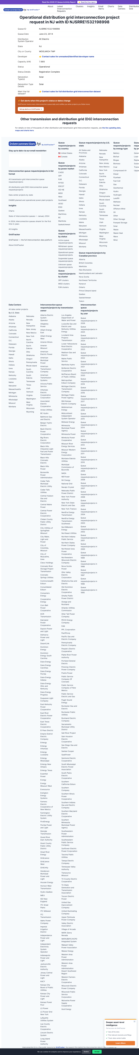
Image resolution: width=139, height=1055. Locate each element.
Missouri (82, 243)
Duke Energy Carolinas (45, 666)
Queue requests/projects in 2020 (89, 372)
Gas (115, 184)
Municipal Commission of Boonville (67, 467)
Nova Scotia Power (66, 567)
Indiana (82, 205)
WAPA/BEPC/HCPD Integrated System (69, 940)
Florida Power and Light (46, 826)
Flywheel (117, 177)
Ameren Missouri (43, 346)
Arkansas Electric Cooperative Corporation (45, 394)
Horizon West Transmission (45, 887)
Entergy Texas (46, 770)
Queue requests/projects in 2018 (89, 390)
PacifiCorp (65, 633)
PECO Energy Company (67, 621)
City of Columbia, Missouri (44, 548)
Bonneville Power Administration (46, 475)
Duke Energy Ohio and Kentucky (45, 686)
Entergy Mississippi (44, 759)
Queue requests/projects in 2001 (89, 538)
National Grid (66, 484)
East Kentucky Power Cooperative (46, 707)
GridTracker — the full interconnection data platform (30, 240)
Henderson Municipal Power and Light (44, 875)
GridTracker (60, 1047)
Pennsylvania (104, 196)
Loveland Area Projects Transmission (67, 337)
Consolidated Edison (45, 588)
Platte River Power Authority (69, 656)
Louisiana (83, 219)
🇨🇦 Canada (62, 156)
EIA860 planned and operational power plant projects (31, 200)
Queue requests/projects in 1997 (89, 572)
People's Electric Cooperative (68, 650)
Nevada (102, 154)
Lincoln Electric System (46, 1034)
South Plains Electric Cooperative (66, 775)
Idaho (81, 198)
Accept (96, 1052)
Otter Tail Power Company (68, 615)
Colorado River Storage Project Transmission (46, 568)
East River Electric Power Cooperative (46, 715)
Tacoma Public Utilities (67, 855)
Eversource (45, 789)
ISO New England (43, 900)
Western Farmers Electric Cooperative (68, 979)
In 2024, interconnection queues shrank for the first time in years (30, 222)
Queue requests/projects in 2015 (89, 416)
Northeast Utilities (68, 533)
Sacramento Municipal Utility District (68, 727)
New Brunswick (85, 270)
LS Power (44, 1008)
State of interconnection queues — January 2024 (29, 216)
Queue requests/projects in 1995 (89, 590)
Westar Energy (67, 951)
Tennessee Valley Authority (68, 868)
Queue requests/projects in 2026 (89, 320)
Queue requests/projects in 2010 (89, 459)
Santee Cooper (67, 751)
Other (115, 216)
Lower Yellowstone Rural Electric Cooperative (69, 346)
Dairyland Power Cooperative (45, 622)
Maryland (83, 226)
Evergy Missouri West (46, 784)
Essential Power (44, 775)
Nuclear (116, 205)
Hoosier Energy (46, 882)
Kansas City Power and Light (45, 996)
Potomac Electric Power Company (68, 668)
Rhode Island (104, 200)
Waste (115, 229)
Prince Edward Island (87, 291)
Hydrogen (117, 195)
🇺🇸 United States (65, 153)
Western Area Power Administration (67, 957)
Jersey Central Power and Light (46, 975)
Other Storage (119, 219)
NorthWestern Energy (67, 528)
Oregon (102, 193)
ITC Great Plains (44, 906)
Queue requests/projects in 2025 (89, 329)
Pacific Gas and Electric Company (68, 637)
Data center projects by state (21, 195)
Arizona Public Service (46, 385)
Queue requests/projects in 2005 (89, 503)
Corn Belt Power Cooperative (45, 608)
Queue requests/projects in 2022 (89, 355)
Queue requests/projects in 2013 (89, 433)
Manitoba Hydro (68, 365)
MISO (60, 193)
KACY (42, 981)
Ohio (101, 186)
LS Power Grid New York (46, 1013)
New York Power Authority (68, 498)
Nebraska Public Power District (68, 491)
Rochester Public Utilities (68, 713)
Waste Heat (118, 233)
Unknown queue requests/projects (65, 265)
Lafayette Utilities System (46, 1019)
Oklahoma (103, 189)
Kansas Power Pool (46, 1003)
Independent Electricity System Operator (45, 948)
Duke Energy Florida (45, 672)
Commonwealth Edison (46, 582)
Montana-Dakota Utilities (68, 459)
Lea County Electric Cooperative (45, 1026)
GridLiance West (44, 862)
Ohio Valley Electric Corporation (66, 575)
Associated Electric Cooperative (45, 403)
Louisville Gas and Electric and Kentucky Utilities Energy (68, 328)
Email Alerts (101, 7)
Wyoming (103, 246)
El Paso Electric (46, 730)
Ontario (82, 287)
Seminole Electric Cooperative (68, 759)
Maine (81, 222)
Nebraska (103, 150)
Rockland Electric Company (68, 719)
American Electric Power (46, 353)
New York (103, 170)
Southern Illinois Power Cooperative (67, 796)
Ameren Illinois (46, 342)
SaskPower (66, 755)
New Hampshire (103, 158)
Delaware (83, 184)
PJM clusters (63, 287)
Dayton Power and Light (46, 630)
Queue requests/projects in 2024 (89, 338)
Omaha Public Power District (67, 597)
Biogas (116, 160)
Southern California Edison (68, 783)
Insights (90, 6)
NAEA (63, 473)
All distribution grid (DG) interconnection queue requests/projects (28, 188)
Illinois (81, 201)
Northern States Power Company (68, 544)
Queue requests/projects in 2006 (89, 494)
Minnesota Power (68, 434)
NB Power (65, 477)
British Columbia (85, 263)
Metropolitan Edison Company (68, 381)
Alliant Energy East (46, 331)
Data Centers (121, 7)
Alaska (81, 160)
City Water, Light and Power (44, 539)
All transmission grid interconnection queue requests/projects (26, 180)
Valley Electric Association (67, 924)
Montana (82, 247)
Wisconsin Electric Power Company (68, 987)
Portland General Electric (68, 662)
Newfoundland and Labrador (91, 273)
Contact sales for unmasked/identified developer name (68, 56)
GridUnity (44, 867)
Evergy (43, 780)
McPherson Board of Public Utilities (68, 375)
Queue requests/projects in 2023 (89, 346)
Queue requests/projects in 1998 (89, 564)
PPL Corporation (68, 629)
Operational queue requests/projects (65, 253)
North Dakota (102, 181)
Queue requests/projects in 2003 (89, 520)
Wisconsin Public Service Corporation (68, 994)
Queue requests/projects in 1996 (89, 581)
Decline (86, 1052)
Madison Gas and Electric (68, 353)
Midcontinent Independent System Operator (68, 416)
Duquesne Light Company (46, 699)
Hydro (115, 191)
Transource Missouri (66, 874)
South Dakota (102, 210)
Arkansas (82, 167)
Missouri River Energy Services (68, 445)
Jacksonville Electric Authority (45, 966)
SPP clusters (63, 280)
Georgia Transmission (45, 832)
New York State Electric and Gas (68, 504)
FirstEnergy (45, 821)
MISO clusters (64, 284)
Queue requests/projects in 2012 (89, 442)
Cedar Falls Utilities (45, 491)
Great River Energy (45, 853)
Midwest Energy (68, 422)
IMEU (42, 895)
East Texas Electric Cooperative (45, 724)
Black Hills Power (44, 467)
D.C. (80, 180)
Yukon (81, 301)
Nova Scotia (84, 277)
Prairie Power (66, 673)
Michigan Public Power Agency (67, 396)
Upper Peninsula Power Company (68, 918)
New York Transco (69, 509)
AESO (60, 204)
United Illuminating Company (69, 912)
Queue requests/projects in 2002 (89, 529)
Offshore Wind (119, 209)
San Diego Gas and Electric (69, 746)
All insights (13, 229)
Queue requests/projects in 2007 (89, 485)
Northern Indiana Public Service (68, 538)
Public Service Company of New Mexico (68, 687)
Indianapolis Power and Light (45, 958)
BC (59, 217)
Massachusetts (85, 229)
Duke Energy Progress (45, 693)
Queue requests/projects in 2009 (89, 468)
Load (136, 156)
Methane (116, 202)
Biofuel (116, 156)
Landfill (116, 198)
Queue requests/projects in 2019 (89, 381)
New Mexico (104, 167)
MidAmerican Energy (66, 408)
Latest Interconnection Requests (64, 8)
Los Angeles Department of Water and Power (68, 317)
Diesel (115, 174)
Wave (115, 236)
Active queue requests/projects (65, 241)
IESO (60, 207)
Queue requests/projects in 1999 (89, 555)
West (60, 197)
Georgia (82, 191)
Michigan (82, 233)
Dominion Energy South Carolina (45, 655)
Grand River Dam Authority (46, 838)
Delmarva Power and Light (44, 637)
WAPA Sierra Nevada (66, 934)
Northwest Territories (88, 280)
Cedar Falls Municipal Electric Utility (46, 483)
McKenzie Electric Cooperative (68, 369)
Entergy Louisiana (44, 753)
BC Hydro (44, 413)
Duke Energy (45, 662)
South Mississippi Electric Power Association (68, 767)
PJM (60, 179)
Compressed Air (120, 170)
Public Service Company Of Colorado (67, 679)
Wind (115, 240)
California (83, 170)
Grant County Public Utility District (45, 846)
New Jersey (104, 163)
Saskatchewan (64, 224)
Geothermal (118, 188)
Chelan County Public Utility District (46, 522)
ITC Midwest (45, 911)
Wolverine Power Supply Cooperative (68, 1003)
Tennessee (103, 215)
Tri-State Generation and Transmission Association (67, 889)
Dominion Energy (44, 648)
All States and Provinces (84, 151)
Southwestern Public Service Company (67, 842)
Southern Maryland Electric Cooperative (69, 813)
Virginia (102, 229)
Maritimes (62, 214)
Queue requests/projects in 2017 (89, 399)
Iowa (81, 208)
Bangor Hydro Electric (46, 424)
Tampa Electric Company (67, 862)
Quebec (61, 210)
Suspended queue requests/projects (65, 259)
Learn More (121, 1043)
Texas (101, 219)
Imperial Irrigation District (44, 929)
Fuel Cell (116, 181)
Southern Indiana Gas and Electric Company (68, 805)
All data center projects (18, 309)
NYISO (61, 183)
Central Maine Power (46, 505)
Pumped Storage (120, 223)
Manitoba (62, 221)
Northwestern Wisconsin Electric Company (68, 560)
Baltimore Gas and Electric (46, 418)
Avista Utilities (46, 410)
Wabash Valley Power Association (69, 946)
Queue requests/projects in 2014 (89, 425)
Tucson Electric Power (67, 897)
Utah (101, 222)
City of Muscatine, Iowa (44, 556)
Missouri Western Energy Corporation (68, 452)
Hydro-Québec (46, 892)
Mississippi (83, 240)
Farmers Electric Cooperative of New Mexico (46, 805)
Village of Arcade (68, 929)
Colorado (83, 174)
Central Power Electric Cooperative (46, 513)
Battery (116, 153)
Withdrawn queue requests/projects (65, 247)
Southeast (62, 200)
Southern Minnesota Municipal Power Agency (68, 824)
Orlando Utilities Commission (68, 609)
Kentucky (82, 215)
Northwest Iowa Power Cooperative (68, 551)
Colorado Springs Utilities (46, 576)
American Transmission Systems (45, 377)
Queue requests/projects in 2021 (89, 364)
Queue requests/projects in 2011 (89, 451)
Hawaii (81, 194)
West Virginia (102, 237)
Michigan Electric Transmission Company (68, 389)
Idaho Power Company (45, 921)
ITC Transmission (45, 915)
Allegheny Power (44, 325)
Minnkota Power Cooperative (68, 439)
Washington (104, 233)
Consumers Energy (45, 594)
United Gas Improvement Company (66, 905)
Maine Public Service (66, 359)
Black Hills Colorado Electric (44, 460)
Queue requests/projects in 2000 (89, 546)
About (50, 6)
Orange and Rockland (66, 603)
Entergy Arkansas (44, 747)
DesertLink (44, 643)
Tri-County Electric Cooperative (69, 880)
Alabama (82, 156)
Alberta (82, 259)
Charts (111, 6)
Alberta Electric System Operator (46, 317)
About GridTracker (16, 245)
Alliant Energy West (46, 337)
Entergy (43, 742)
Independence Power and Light (46, 938)
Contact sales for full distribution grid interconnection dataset (71, 91)
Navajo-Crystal (67, 487)
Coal (115, 167)
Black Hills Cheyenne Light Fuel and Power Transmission (46, 450)
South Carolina (102, 204)
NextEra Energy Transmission (67, 513)
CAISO (61, 172)
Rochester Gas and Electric (69, 707)
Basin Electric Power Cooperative (45, 431)
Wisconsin (103, 242)
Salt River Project (68, 733)
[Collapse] (134, 1021)
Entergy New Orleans (45, 765)
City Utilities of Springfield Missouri (46, 530)
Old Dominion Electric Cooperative (67, 589)
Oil (114, 212)
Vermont (102, 226)
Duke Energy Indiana (45, 678)
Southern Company (65, 789)
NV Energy (65, 480)
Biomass (116, 163)
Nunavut (82, 284)
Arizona (82, 163)
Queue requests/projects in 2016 (89, 407)
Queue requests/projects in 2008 (89, 477)
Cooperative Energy (45, 600)
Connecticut (84, 177)
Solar (115, 226)
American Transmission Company (45, 369)
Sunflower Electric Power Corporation (69, 849)
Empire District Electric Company (46, 736)
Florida (82, 187)
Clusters (79, 6)
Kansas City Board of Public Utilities (46, 987)
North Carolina (102, 175)
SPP (60, 176)
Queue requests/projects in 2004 (89, 511)
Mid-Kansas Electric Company (68, 402)
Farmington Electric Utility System (46, 815)
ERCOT (61, 186)
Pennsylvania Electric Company (68, 644)
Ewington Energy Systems (44, 795)
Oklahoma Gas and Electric (69, 582)
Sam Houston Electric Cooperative (67, 739)
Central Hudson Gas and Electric (46, 498)
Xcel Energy (66, 1009)
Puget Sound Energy (66, 701)
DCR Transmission (45, 615)
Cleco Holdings (46, 563)
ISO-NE (61, 190)
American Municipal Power (44, 360)
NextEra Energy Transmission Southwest (67, 521)
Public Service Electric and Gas (68, 695)
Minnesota (83, 236)
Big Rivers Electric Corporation (45, 440)
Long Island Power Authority (45, 1041)
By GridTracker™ (33, 10)
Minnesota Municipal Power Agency (68, 428)
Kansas (82, 212)
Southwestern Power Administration (67, 833)
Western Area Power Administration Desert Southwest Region (68, 968)
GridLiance (44, 858)
